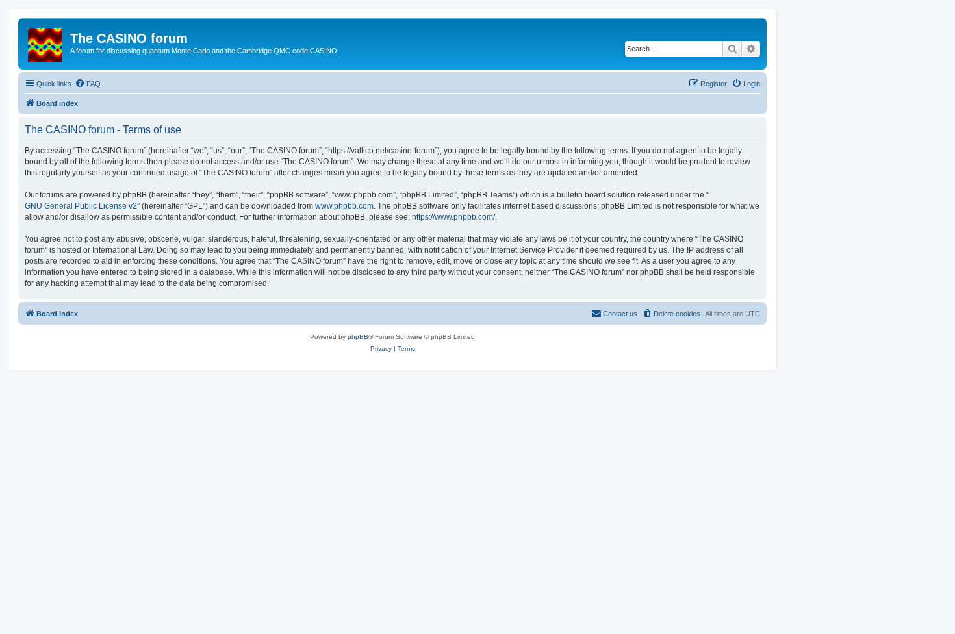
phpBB (358, 336)
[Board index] (45, 42)
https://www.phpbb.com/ (453, 217)
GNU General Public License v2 (81, 205)
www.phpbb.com (344, 205)
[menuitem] (88, 84)
